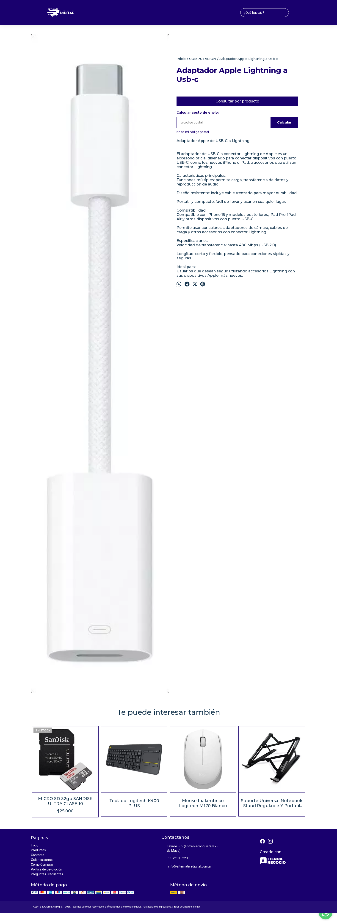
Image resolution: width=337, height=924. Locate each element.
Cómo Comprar (42, 864)
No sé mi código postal (193, 132)
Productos (38, 850)
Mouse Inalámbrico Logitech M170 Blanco (203, 803)
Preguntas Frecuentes (47, 874)
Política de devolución (46, 869)
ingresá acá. (165, 906)
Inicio (34, 845)
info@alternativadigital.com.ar (190, 866)
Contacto (37, 855)
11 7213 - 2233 (179, 858)
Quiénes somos (42, 860)
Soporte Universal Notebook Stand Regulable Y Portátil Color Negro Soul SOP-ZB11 (271, 803)
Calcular (284, 122)
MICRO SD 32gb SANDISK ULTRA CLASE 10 (65, 801)
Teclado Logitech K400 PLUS (134, 803)
